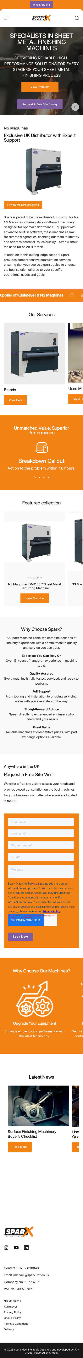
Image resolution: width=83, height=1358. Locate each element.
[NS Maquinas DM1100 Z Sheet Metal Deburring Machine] (34, 542)
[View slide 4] (48, 477)
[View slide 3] (44, 477)
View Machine (34, 598)
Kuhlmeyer (10, 1306)
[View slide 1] (34, 477)
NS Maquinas (35, 577)
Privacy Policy (13, 1312)
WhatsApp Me (41, 4)
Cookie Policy (12, 1317)
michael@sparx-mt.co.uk (31, 1275)
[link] (34, 998)
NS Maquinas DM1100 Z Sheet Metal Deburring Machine (34, 586)
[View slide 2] (39, 477)
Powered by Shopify (46, 1352)
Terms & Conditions (16, 1323)
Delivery (9, 1329)
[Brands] (34, 353)
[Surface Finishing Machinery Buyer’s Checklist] (38, 1106)
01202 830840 (28, 1268)
